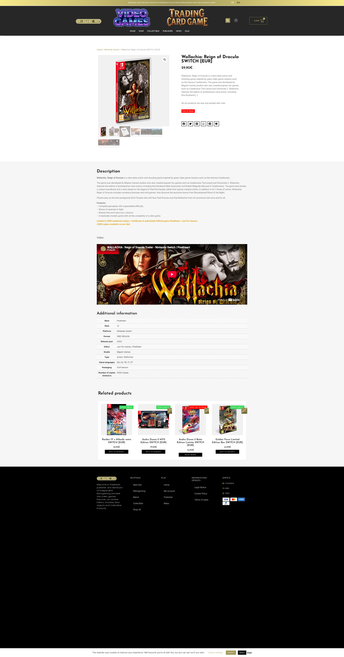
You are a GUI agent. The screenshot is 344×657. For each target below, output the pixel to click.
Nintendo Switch (111, 49)
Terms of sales (201, 500)
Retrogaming (139, 491)
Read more (190, 455)
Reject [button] (242, 652)
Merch (136, 497)
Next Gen (137, 485)
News (179, 31)
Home (132, 31)
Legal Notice (200, 487)
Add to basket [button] (116, 452)
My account (169, 491)
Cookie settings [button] (215, 652)
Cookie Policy (200, 493)
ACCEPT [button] (230, 652)
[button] (227, 20)
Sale (187, 31)
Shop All (137, 509)
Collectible (153, 31)
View (249, 652)
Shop (141, 31)
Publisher (168, 31)
